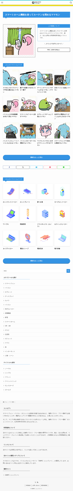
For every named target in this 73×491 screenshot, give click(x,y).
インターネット (10, 351)
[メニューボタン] (2, 2)
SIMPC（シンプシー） (46, 461)
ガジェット (8, 338)
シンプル (8, 373)
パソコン (8, 288)
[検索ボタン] (71, 2)
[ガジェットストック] (36, 2)
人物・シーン (9, 355)
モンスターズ (9, 385)
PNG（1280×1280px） (53, 49)
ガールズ (8, 390)
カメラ (7, 300)
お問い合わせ (35, 485)
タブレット (8, 292)
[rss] (37, 482)
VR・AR (8, 326)
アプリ (7, 343)
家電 (6, 317)
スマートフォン (10, 283)
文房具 (7, 334)
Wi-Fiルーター (9, 309)
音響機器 (8, 313)
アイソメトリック (10, 381)
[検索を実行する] (68, 271)
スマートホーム (10, 321)
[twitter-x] (35, 482)
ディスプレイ (9, 296)
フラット (8, 377)
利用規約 (63, 435)
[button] (9, 167)
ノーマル (8, 368)
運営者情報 (44, 485)
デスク (7, 330)
